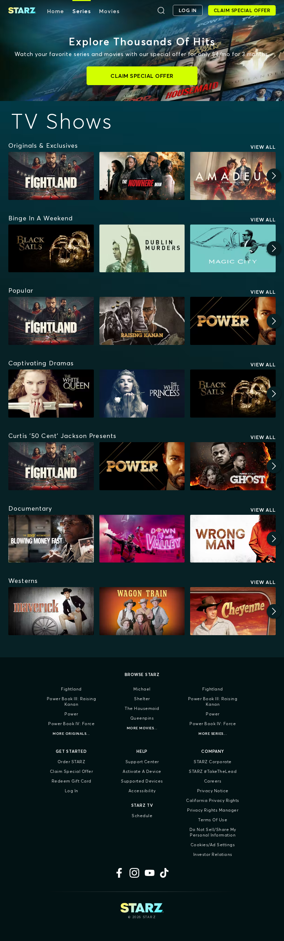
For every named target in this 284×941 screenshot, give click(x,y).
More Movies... (142, 728)
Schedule (142, 815)
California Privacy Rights (212, 800)
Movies (109, 11)
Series (81, 11)
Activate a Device (142, 771)
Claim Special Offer (71, 771)
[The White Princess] (142, 393)
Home (55, 11)
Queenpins (142, 718)
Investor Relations (212, 854)
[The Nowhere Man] (142, 176)
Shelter (142, 698)
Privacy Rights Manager (212, 810)
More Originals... (71, 733)
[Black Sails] (51, 249)
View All (263, 147)
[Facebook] (119, 873)
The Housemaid (142, 708)
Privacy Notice (213, 790)
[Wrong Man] (233, 539)
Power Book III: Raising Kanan (71, 701)
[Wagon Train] (142, 611)
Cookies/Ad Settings (212, 844)
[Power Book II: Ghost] (233, 466)
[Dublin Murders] (142, 249)
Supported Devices (142, 781)
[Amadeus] (233, 176)
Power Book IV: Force (71, 723)
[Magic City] (233, 249)
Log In (71, 790)
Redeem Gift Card (71, 781)
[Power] (233, 321)
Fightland (71, 689)
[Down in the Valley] (142, 539)
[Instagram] (134, 873)
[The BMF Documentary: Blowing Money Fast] (51, 539)
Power (71, 713)
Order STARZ (71, 761)
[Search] (161, 10)
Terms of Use (212, 819)
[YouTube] (149, 873)
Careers (213, 781)
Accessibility (142, 790)
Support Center (142, 761)
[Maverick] (51, 611)
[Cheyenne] (233, 611)
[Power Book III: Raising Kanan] (142, 321)
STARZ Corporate (213, 761)
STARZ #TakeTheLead (213, 771)
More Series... (212, 733)
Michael (142, 689)
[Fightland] (51, 176)
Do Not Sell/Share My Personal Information (212, 832)
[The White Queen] (51, 393)
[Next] (274, 175)
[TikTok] (165, 873)
